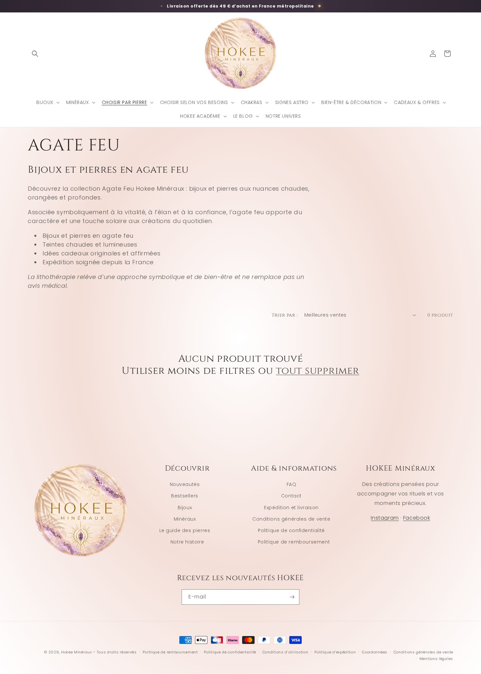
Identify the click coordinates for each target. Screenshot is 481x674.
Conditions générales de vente (291, 519)
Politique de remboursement (294, 542)
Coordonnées (374, 652)
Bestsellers (184, 496)
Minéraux (185, 519)
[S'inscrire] (292, 597)
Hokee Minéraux (76, 652)
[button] (35, 53)
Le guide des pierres (184, 530)
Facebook (416, 518)
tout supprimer (317, 371)
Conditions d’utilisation (285, 652)
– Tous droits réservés (114, 652)
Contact (291, 496)
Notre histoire (187, 542)
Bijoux (185, 507)
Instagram (385, 518)
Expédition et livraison (291, 507)
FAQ (291, 484)
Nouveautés (185, 484)
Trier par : (285, 315)
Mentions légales (436, 658)
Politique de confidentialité (291, 530)
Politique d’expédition (335, 652)
